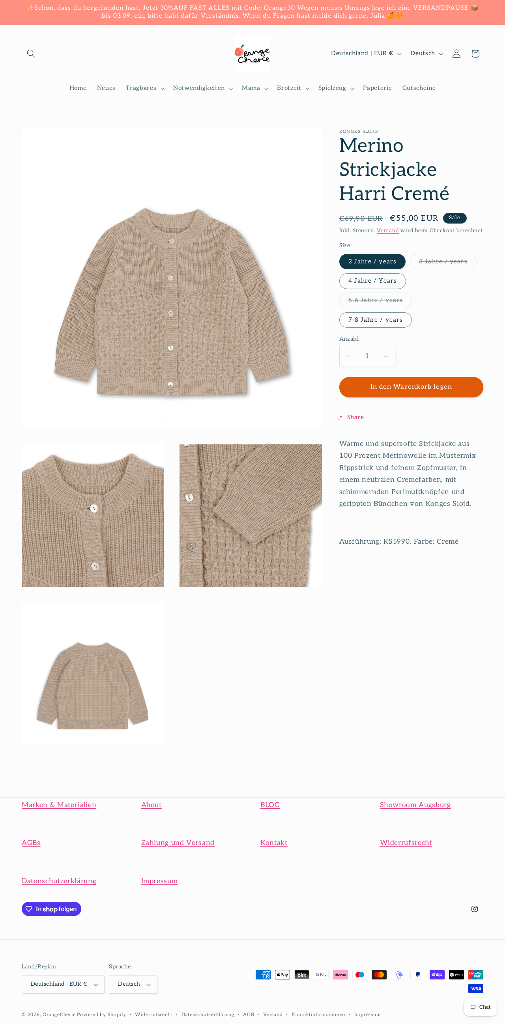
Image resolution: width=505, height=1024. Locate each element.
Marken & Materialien (59, 805)
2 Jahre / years (372, 261)
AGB (248, 1015)
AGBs (31, 843)
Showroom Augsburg (415, 805)
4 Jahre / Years (372, 281)
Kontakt (274, 843)
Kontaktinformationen (318, 1015)
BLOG (270, 805)
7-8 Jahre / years (375, 320)
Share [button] (355, 417)
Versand (388, 231)
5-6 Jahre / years (380, 302)
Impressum (159, 881)
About (151, 805)
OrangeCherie (59, 1015)
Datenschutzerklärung (59, 881)
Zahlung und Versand (178, 843)
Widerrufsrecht (406, 843)
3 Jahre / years (448, 263)
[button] (31, 53)
